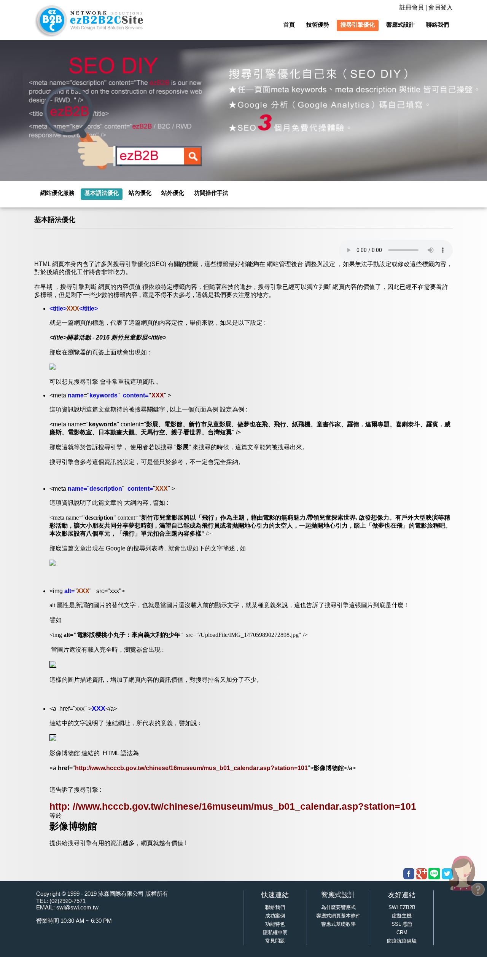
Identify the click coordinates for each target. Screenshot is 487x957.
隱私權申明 (275, 932)
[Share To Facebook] (408, 873)
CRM (401, 932)
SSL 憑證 (402, 924)
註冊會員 (411, 7)
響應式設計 (338, 895)
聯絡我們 (275, 907)
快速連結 (275, 895)
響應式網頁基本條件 (338, 916)
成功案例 (275, 916)
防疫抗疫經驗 (402, 941)
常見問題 (275, 941)
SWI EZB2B (401, 907)
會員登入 (440, 7)
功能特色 (275, 924)
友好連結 (401, 895)
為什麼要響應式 (338, 907)
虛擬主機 (402, 916)
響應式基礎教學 (338, 924)
